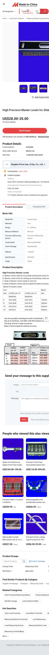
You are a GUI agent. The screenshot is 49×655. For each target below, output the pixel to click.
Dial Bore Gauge (11, 601)
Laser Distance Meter (30, 601)
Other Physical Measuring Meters (17, 595)
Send (24, 419)
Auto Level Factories (12, 613)
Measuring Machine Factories (16, 619)
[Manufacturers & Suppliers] (24, 4)
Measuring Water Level (37, 625)
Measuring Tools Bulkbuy (14, 631)
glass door (29, 571)
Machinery (7, 571)
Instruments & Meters (16, 18)
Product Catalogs (38, 561)
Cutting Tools (8, 566)
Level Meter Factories (34, 613)
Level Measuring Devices (14, 625)
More (5, 636)
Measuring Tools (31, 566)
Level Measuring (39, 619)
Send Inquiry (25, 130)
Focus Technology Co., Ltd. (32, 645)
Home (5, 18)
